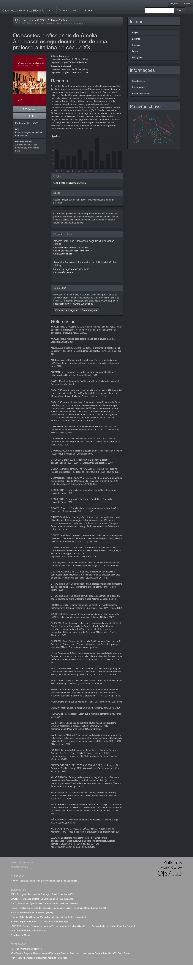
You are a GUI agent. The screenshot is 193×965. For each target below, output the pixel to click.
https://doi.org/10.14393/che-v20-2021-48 (73, 303)
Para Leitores (138, 81)
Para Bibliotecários (141, 93)
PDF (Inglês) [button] (30, 115)
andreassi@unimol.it (63, 272)
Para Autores (138, 87)
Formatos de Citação (65, 310)
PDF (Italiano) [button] (29, 109)
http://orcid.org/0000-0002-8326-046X (69, 62)
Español (136, 38)
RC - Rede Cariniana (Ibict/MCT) (26, 948)
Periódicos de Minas (20, 935)
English (135, 32)
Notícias (76, 10)
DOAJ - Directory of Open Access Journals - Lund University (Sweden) (44, 903)
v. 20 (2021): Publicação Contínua (51, 20)
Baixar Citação (89, 310)
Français (136, 44)
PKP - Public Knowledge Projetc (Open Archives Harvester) (39, 957)
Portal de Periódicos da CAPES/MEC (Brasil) (32, 912)
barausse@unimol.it (62, 253)
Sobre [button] (87, 10)
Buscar (180, 10)
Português (137, 57)
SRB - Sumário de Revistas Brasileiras (29, 930)
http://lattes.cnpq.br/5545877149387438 (72, 250)
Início (17, 20)
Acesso (187, 3)
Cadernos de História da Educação (23, 10)
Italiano (135, 51)
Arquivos (63, 10)
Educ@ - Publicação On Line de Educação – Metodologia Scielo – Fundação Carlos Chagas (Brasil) (58, 907)
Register (174, 3)
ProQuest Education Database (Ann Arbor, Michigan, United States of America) (48, 916)
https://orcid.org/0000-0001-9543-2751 (69, 72)
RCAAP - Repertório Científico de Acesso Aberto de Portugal (39, 921)
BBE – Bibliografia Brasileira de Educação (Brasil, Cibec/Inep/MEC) (42, 894)
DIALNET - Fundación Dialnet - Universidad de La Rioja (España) (42, 898)
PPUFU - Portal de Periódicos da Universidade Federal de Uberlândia (44, 880)
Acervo (27, 20)
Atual (51, 10)
